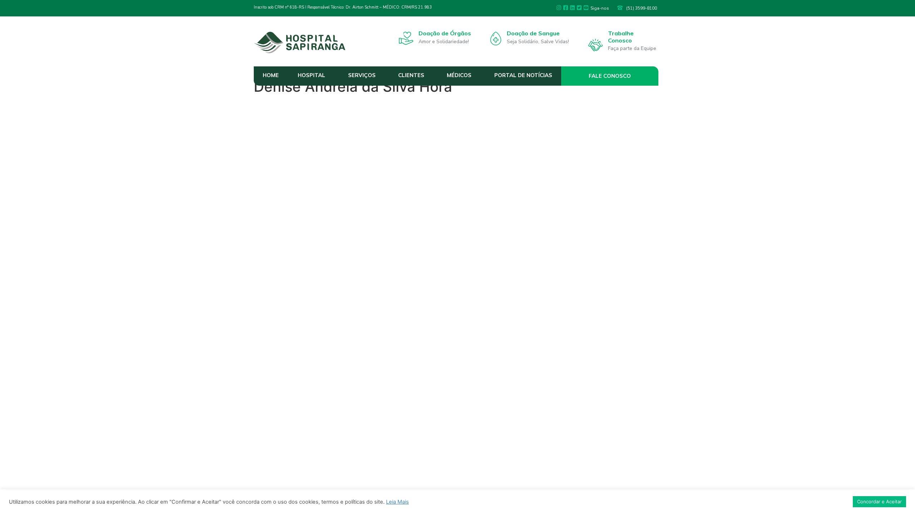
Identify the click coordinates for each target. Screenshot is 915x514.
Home (271, 75)
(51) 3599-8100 (641, 8)
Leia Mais (397, 502)
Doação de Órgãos (445, 33)
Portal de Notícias (523, 75)
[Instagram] (559, 7)
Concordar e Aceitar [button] (879, 501)
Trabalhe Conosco (621, 37)
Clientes (411, 75)
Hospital (311, 75)
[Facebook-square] (565, 7)
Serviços (362, 75)
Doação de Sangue (533, 33)
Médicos (459, 75)
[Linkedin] (572, 7)
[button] (610, 76)
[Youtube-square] (586, 7)
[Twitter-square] (579, 7)
